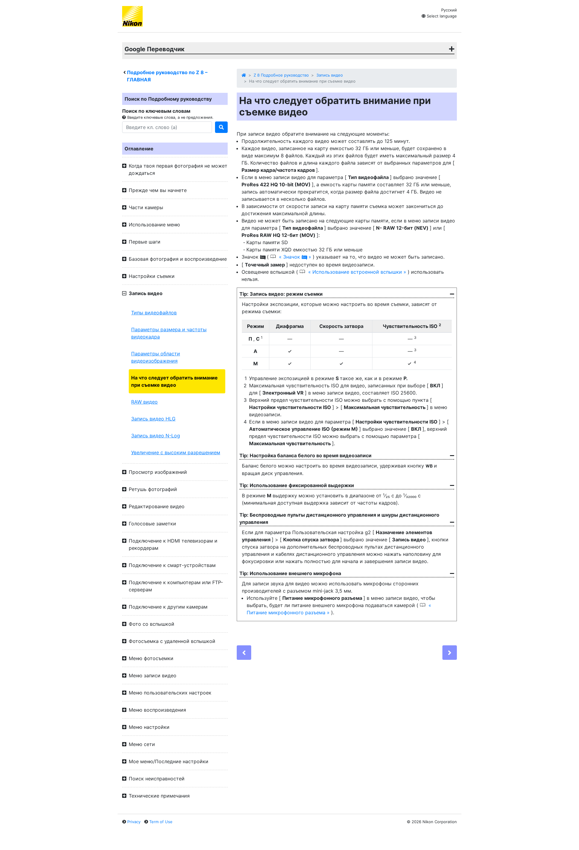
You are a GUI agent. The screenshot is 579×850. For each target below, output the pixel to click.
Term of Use (160, 821)
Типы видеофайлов (154, 313)
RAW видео (144, 402)
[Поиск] (221, 127)
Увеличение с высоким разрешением (175, 452)
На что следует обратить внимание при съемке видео (174, 381)
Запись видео (329, 75)
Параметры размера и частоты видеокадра (169, 333)
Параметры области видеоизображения (155, 357)
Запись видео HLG (153, 419)
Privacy (134, 821)
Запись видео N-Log (155, 436)
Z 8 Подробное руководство (281, 75)
